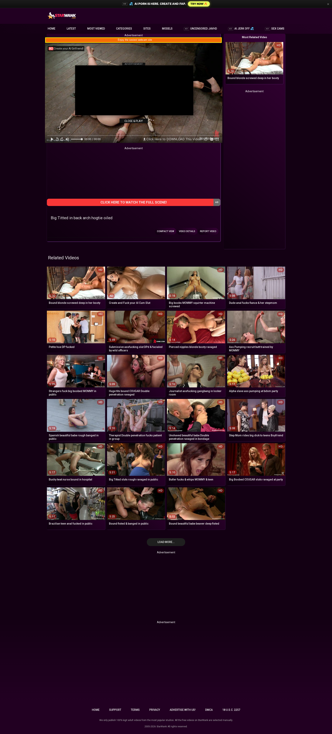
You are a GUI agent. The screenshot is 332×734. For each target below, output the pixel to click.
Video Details (187, 231)
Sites (147, 28)
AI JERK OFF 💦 (241, 28)
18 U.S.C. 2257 (231, 709)
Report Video (208, 231)
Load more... (166, 542)
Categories (124, 28)
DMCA (209, 709)
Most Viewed (96, 28)
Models (167, 28)
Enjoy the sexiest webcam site (135, 39)
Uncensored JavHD (201, 28)
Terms (135, 709)
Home (51, 28)
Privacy (154, 709)
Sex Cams (275, 28)
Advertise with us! (183, 709)
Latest (71, 28)
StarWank (162, 726)
